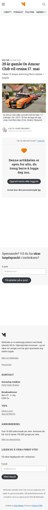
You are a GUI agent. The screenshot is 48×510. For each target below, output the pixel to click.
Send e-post (7, 411)
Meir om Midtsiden (10, 358)
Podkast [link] (18, 12)
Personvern (7, 364)
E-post (5, 266)
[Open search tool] (44, 4)
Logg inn (40, 141)
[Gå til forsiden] (23, 4)
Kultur (5, 60)
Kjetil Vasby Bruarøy (10, 385)
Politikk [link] (29, 12)
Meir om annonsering (11, 439)
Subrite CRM (37, 506)
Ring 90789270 (8, 414)
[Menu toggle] (3, 4)
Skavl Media (19, 506)
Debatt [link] (8, 12)
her (39, 190)
